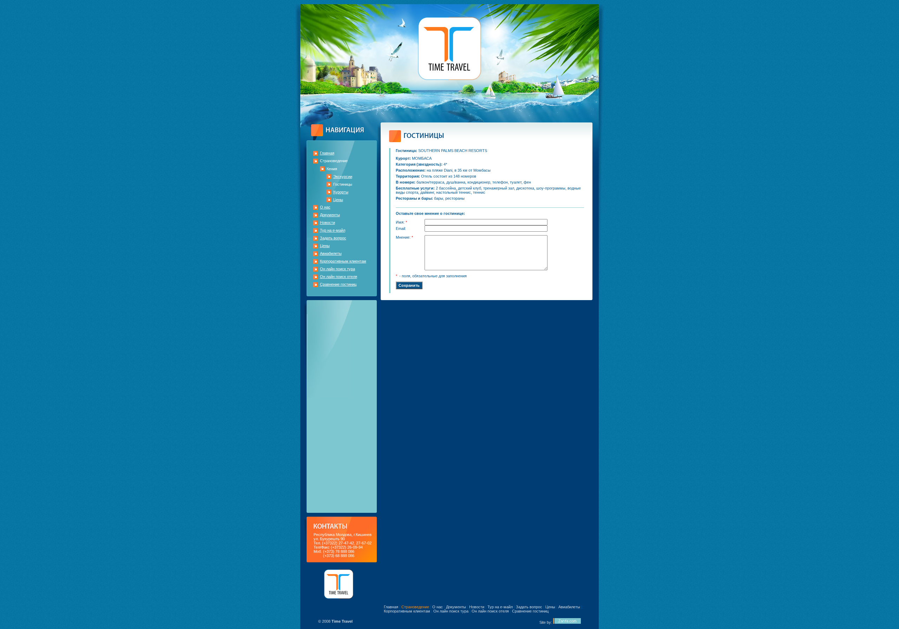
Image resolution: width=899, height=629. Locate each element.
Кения (332, 169)
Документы (330, 215)
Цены (338, 200)
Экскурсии (342, 176)
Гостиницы (342, 184)
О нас (325, 207)
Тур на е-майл (332, 230)
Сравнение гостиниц (338, 284)
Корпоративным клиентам (343, 261)
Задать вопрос (333, 238)
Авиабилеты (331, 253)
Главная (327, 153)
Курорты (340, 192)
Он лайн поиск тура (337, 269)
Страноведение (334, 161)
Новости (327, 222)
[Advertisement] (342, 406)
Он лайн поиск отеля (338, 276)
